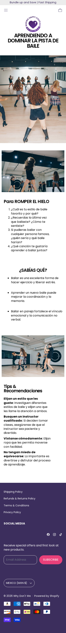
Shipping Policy (13, 492)
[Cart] (60, 10)
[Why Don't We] (33, 24)
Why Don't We (22, 596)
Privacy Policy (12, 512)
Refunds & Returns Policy (19, 498)
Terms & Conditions (16, 505)
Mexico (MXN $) (16, 583)
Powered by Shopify (46, 596)
